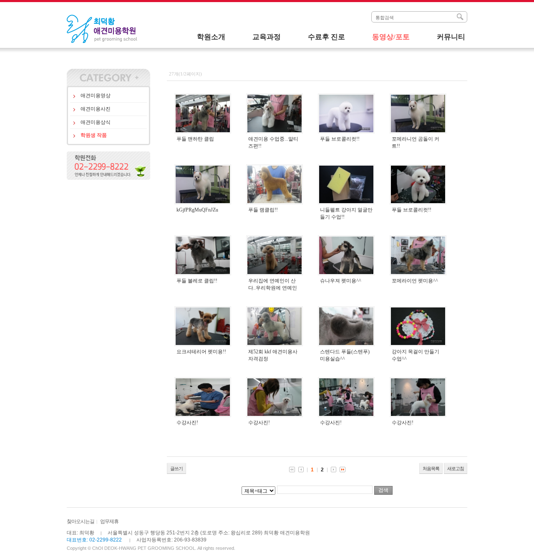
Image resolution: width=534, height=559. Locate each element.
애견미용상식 (96, 122)
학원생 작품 (94, 135)
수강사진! (187, 423)
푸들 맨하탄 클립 (195, 139)
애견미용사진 (96, 109)
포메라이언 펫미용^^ (415, 281)
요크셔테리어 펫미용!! (201, 352)
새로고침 (455, 468)
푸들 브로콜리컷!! (340, 139)
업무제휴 (109, 521)
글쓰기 (176, 468)
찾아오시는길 (80, 521)
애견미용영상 (96, 95)
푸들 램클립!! (263, 210)
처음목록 (431, 468)
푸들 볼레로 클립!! (196, 281)
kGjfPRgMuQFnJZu (197, 210)
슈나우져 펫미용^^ (340, 281)
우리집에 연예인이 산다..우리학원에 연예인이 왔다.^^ (272, 288)
